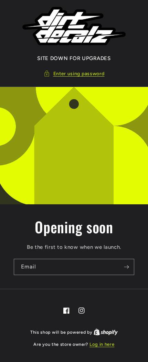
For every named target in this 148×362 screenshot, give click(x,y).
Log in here (102, 344)
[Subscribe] (126, 267)
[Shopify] (106, 332)
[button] (74, 73)
